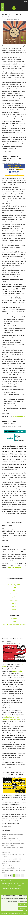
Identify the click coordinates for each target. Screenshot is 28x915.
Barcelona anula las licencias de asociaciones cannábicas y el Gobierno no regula (14, 870)
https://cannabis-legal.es (14, 567)
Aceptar (22, 904)
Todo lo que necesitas (7, 883)
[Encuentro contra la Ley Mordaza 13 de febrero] (14, 785)
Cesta (20, 885)
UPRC (14, 588)
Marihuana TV (14, 594)
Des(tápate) (4, 880)
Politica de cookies (16, 891)
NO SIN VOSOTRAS (7, 865)
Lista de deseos (12, 885)
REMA (14, 606)
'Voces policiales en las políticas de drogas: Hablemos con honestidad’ (13, 158)
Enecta (14, 621)
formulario (8, 396)
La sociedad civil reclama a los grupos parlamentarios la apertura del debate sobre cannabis (12, 850)
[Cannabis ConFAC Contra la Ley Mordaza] (14, 653)
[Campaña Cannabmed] (14, 435)
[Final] (23, 875)
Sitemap (25, 1)
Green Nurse (14, 618)
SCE (14, 591)
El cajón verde (13, 880)
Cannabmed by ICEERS (14, 585)
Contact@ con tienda (19, 883)
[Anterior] (6, 875)
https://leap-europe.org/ (19, 416)
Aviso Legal (24, 891)
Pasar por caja (5, 888)
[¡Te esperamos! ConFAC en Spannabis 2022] (14, 32)
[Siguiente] (21, 875)
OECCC (14, 597)
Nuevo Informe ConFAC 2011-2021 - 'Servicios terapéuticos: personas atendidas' (12, 861)
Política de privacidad (5, 891)
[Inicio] (5, 875)
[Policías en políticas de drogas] (14, 170)
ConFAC (14, 603)
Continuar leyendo (7, 151)
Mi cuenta (4, 885)
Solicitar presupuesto (16, 888)
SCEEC (14, 609)
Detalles (22, 908)
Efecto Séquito (14, 600)
